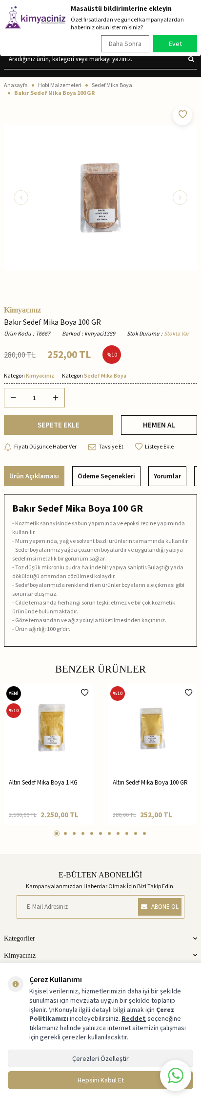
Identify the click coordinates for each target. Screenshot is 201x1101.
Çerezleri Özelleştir (100, 1058)
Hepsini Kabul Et (101, 1080)
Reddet (133, 1018)
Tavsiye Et (111, 446)
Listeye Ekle (159, 446)
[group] (100, 197)
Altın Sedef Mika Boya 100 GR (150, 782)
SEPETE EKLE (59, 424)
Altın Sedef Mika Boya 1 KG (43, 782)
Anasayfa (16, 85)
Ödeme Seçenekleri (106, 476)
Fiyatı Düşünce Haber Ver (45, 446)
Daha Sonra (125, 43)
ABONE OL (165, 906)
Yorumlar (167, 476)
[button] (21, 197)
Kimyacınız (22, 310)
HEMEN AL (159, 424)
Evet (175, 43)
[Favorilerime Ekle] (84, 693)
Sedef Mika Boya (112, 85)
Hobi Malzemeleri (59, 85)
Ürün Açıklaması (34, 476)
